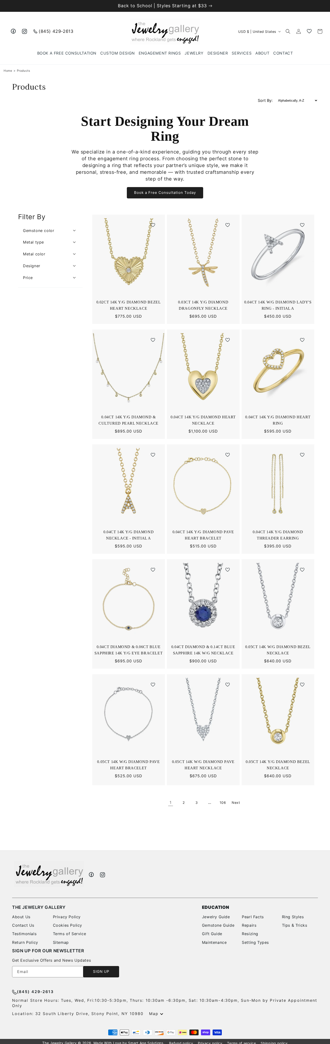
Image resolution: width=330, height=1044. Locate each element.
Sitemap (61, 942)
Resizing (250, 933)
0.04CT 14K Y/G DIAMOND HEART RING (277, 421)
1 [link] (171, 802)
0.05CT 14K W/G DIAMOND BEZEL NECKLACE (278, 650)
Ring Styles (293, 916)
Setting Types (255, 942)
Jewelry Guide (216, 916)
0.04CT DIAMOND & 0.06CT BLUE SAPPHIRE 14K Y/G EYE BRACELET (129, 650)
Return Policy (25, 942)
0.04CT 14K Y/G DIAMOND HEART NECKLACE (203, 421)
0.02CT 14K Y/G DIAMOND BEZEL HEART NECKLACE (128, 306)
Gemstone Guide (218, 925)
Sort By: (265, 100)
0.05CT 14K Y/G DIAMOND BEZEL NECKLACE (278, 765)
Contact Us (23, 925)
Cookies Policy (67, 925)
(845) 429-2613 (56, 31)
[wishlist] (309, 31)
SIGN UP (101, 971)
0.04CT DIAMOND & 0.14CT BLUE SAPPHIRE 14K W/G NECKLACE (203, 650)
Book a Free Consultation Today (165, 192)
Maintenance (214, 942)
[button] (194, 53)
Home (8, 70)
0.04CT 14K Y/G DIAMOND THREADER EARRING (278, 535)
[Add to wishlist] (153, 225)
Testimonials (24, 933)
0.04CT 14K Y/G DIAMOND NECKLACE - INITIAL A (128, 535)
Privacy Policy (67, 916)
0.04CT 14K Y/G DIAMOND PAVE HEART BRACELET (203, 535)
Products (23, 70)
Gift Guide (212, 933)
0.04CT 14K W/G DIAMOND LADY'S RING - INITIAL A (277, 306)
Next (236, 802)
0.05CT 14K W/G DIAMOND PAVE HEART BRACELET (128, 765)
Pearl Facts (253, 916)
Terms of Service (69, 933)
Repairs (249, 925)
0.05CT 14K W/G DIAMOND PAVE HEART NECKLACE (203, 765)
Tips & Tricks (294, 925)
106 (223, 802)
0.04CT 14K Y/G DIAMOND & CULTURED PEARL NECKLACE (130, 421)
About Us (21, 916)
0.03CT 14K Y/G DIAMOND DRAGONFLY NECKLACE (204, 306)
